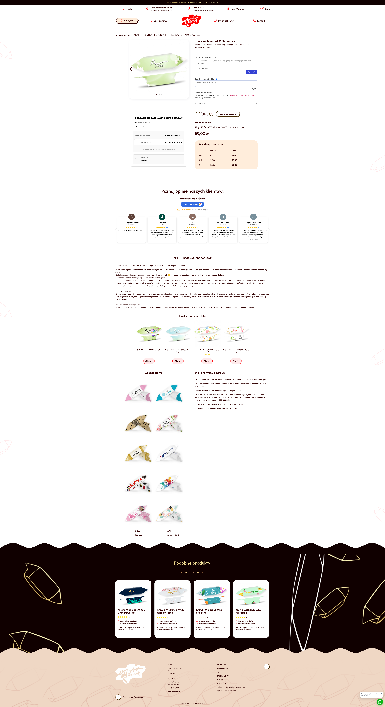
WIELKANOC (163, 35)
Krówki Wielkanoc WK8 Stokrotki (209, 611)
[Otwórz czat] (380, 702)
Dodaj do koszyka (227, 113)
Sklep (219, 672)
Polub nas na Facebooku (133, 697)
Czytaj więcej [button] (222, 240)
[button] (131, 69)
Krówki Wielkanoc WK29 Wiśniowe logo (170, 611)
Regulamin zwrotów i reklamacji (231, 687)
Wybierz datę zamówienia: (142, 122)
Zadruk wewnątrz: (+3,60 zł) (206, 79)
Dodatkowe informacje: (203, 93)
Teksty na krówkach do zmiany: (210, 57)
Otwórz (148, 361)
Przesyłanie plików (202, 68)
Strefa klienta (223, 676)
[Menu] (117, 9)
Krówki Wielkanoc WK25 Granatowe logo (131, 611)
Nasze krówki (223, 668)
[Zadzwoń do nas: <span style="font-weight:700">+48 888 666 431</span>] (148, 9)
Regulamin (221, 683)
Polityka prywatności (226, 691)
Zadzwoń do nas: (163, 8)
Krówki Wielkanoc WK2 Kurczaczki (248, 611)
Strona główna (124, 35)
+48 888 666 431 (173, 684)
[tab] (176, 258)
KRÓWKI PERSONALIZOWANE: (144, 35)
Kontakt (220, 680)
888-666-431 (224, 400)
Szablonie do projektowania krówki (242, 95)
